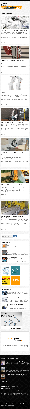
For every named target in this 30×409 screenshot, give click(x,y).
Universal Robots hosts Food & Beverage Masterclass (16, 374)
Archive (23, 403)
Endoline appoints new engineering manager (15, 361)
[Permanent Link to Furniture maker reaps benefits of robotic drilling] (15, 121)
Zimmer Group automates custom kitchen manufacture (12, 61)
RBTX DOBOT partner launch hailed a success (16, 250)
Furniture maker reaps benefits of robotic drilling (14, 122)
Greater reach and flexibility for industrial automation (17, 297)
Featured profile (6, 333)
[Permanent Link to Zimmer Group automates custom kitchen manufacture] (15, 59)
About (27, 403)
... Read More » (12, 349)
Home (2, 403)
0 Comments (26, 166)
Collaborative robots (7, 289)
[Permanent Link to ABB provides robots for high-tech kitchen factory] (15, 29)
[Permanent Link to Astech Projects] (15, 339)
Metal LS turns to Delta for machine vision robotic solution (14, 91)
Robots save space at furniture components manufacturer (12, 216)
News (5, 403)
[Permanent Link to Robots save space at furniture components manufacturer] (15, 215)
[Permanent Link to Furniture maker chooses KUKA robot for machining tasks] (15, 183)
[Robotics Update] (4, 5)
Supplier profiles (18, 403)
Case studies (8, 403)
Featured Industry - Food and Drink (9, 358)
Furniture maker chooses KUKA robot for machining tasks (12, 185)
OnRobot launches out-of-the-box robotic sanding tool (14, 153)
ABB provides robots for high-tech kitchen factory (14, 30)
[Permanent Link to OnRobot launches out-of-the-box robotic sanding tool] (15, 151)
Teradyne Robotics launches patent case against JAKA (17, 291)
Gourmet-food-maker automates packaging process (16, 367)
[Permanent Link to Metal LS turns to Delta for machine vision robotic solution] (15, 90)
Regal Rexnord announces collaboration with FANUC (17, 304)
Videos (13, 403)
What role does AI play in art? (12, 257)
